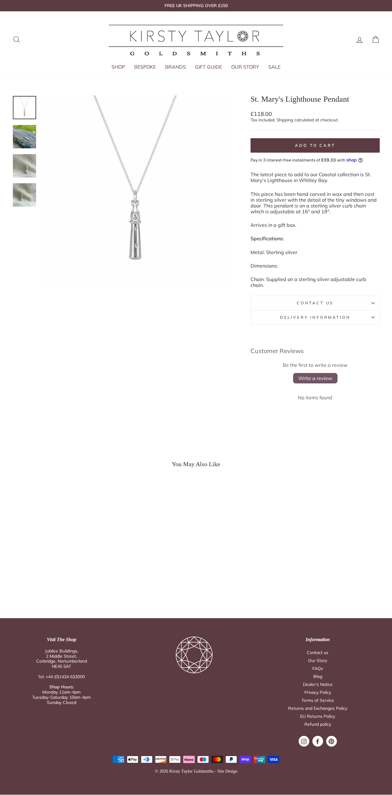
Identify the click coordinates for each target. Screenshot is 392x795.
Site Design (227, 771)
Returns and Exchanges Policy (317, 708)
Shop (118, 67)
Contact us (317, 652)
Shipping (285, 119)
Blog (317, 676)
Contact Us (315, 302)
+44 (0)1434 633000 (65, 676)
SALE (274, 67)
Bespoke (145, 67)
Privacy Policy (317, 692)
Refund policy (317, 724)
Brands (175, 67)
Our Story (245, 67)
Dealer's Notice (318, 684)
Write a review (315, 378)
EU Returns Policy (317, 716)
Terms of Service (317, 700)
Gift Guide (208, 67)
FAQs (317, 668)
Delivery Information (315, 317)
